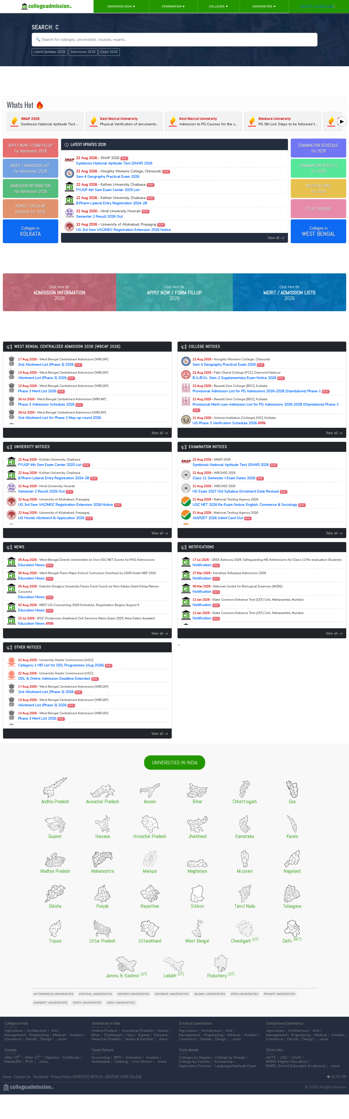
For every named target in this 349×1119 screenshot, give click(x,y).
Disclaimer (41, 1076)
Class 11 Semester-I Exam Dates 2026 (228, 475)
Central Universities (95, 994)
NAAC (296, 1057)
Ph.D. (29, 1061)
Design (46, 1039)
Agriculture (13, 1030)
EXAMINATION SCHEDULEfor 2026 (319, 148)
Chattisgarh (113, 1035)
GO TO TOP (338, 1076)
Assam (162, 1030)
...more (61, 1039)
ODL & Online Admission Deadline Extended (58, 676)
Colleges (217, 6)
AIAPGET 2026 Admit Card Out (225, 515)
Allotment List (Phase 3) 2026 (63, 375)
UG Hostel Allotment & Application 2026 (55, 515)
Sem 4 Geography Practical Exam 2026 (122, 174)
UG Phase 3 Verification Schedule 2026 (234, 421)
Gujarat (144, 1035)
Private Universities (279, 994)
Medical (59, 1035)
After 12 (33, 1057)
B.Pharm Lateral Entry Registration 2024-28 (114, 200)
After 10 (12, 1057)
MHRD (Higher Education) (286, 1061)
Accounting (100, 1057)
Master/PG (12, 1061)
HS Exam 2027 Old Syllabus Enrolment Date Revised (239, 489)
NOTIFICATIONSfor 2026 (318, 188)
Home (7, 1076)
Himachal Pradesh (106, 1039)
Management (15, 1035)
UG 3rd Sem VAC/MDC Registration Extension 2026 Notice (123, 227)
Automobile (100, 1061)
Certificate (71, 1057)
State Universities (87, 1002)
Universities (262, 6)
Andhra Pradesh (104, 1030)
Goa (130, 1035)
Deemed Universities (133, 994)
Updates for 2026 (30, 208)
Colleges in (30, 231)
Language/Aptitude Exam (235, 1066)
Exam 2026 (109, 52)
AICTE (271, 1057)
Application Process (195, 1066)
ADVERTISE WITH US (88, 1076)
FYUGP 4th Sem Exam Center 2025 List (114, 187)
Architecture (37, 1030)
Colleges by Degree (195, 1057)
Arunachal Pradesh (137, 1030)
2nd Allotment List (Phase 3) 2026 (63, 362)
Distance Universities (172, 994)
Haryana (161, 1035)
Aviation (76, 1035)
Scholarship (223, 1061)
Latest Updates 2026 (49, 52)
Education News (86, 562)
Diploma (52, 1057)
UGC (283, 1057)
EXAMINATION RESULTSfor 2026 (319, 168)
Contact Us (22, 1076)
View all (274, 237)
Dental (31, 1039)
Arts (54, 1030)
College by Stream (230, 1057)
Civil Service (142, 1061)
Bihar (95, 1035)
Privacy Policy (61, 1076)
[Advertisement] (174, 81)
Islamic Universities (209, 994)
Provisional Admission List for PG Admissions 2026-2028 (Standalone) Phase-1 (260, 389)
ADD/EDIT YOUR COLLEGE (123, 1076)
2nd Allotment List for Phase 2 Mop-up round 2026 (62, 415)
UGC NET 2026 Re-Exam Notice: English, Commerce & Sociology (249, 502)
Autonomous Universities (53, 994)
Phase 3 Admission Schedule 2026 (62, 402)
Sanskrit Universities (50, 1002)
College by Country (194, 1061)
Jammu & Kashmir (139, 1039)
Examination (172, 6)
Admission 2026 (120, 6)
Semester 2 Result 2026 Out (112, 214)
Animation (133, 1057)
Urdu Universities (121, 1002)
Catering (121, 1061)
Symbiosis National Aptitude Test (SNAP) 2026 (114, 160)
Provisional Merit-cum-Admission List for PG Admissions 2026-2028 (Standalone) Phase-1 (266, 404)
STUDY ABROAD (318, 208)
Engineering (39, 1035)
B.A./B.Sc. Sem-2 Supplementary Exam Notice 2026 (238, 375)
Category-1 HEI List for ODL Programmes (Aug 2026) (64, 663)
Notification (267, 562)
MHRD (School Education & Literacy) (295, 1066)
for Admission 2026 (30, 148)
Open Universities (244, 994)
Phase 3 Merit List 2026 (63, 389)
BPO (117, 1057)
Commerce (12, 1039)
